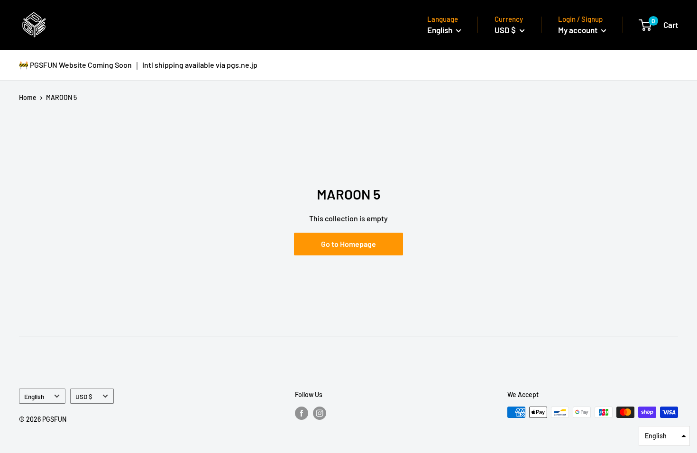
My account (578, 30)
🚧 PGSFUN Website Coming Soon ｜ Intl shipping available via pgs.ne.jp (138, 64)
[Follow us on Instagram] (319, 413)
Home (28, 97)
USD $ (83, 396)
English (34, 396)
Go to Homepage (348, 243)
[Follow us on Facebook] (301, 413)
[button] (664, 436)
